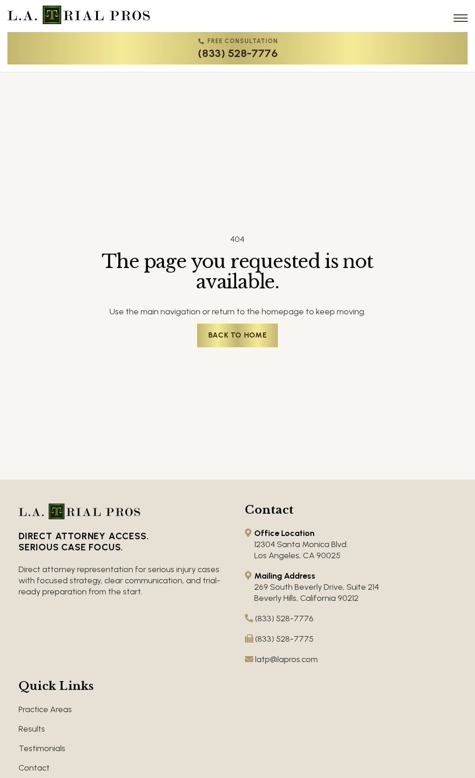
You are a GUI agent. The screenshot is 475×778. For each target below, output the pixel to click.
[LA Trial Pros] (78, 15)
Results (32, 729)
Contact (34, 768)
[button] (461, 18)
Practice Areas (45, 709)
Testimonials (42, 748)
